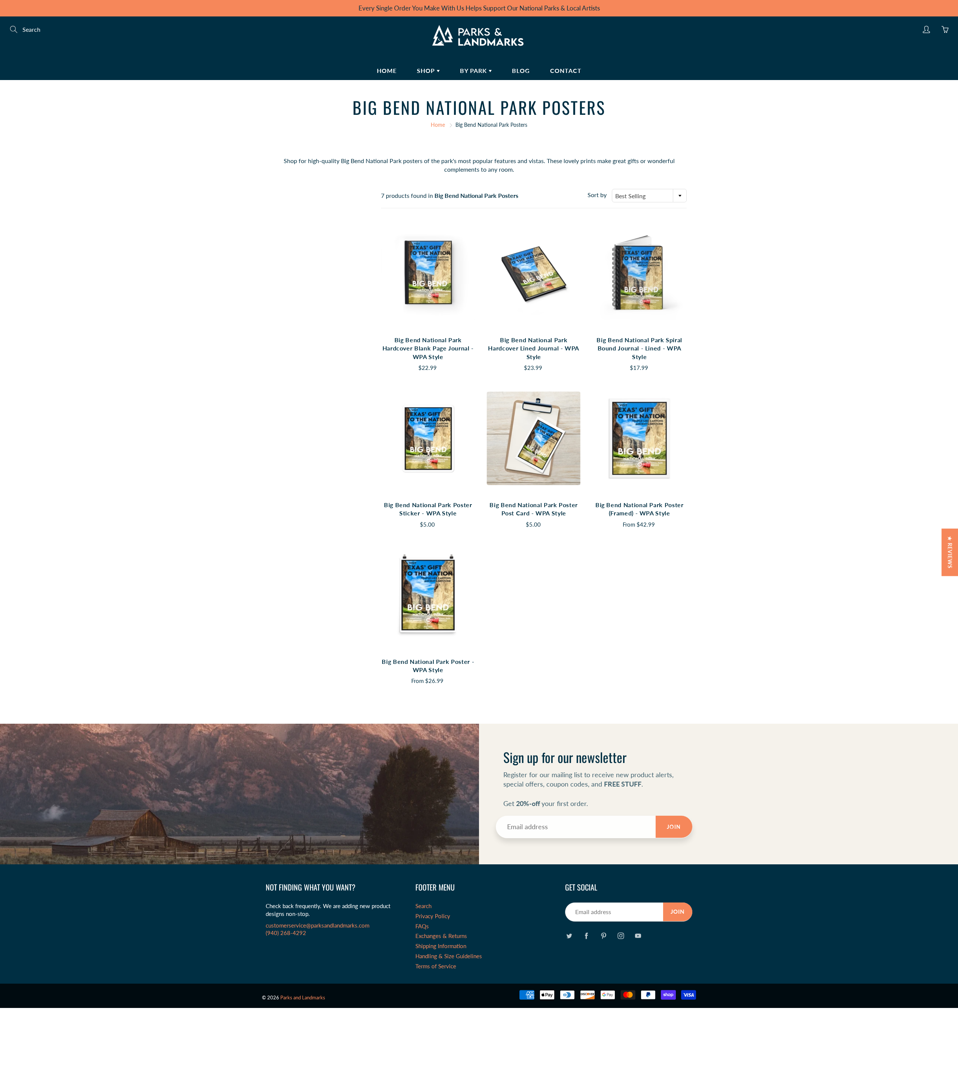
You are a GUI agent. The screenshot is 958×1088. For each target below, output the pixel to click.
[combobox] (649, 195)
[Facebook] (586, 935)
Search (423, 906)
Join (674, 827)
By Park (474, 70)
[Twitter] (569, 935)
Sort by (597, 194)
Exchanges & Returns (441, 936)
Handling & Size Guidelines (448, 956)
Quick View (428, 273)
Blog (521, 70)
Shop (427, 70)
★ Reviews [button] (950, 552)
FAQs (422, 926)
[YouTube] (637, 935)
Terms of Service (435, 966)
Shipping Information (440, 946)
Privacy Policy (432, 916)
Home (387, 70)
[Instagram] (620, 935)
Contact (566, 70)
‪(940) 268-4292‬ (286, 933)
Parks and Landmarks (302, 997)
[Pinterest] (603, 935)
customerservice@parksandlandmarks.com (317, 925)
